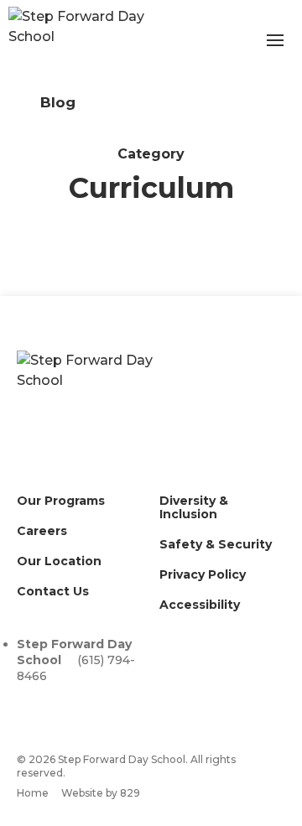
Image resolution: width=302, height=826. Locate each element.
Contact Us (53, 591)
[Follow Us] (25, 697)
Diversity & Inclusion (193, 507)
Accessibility (199, 604)
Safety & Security (215, 544)
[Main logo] (101, 400)
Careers (42, 531)
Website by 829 (100, 793)
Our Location (59, 561)
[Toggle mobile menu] (275, 40)
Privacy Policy (202, 574)
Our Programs (61, 500)
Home (33, 793)
